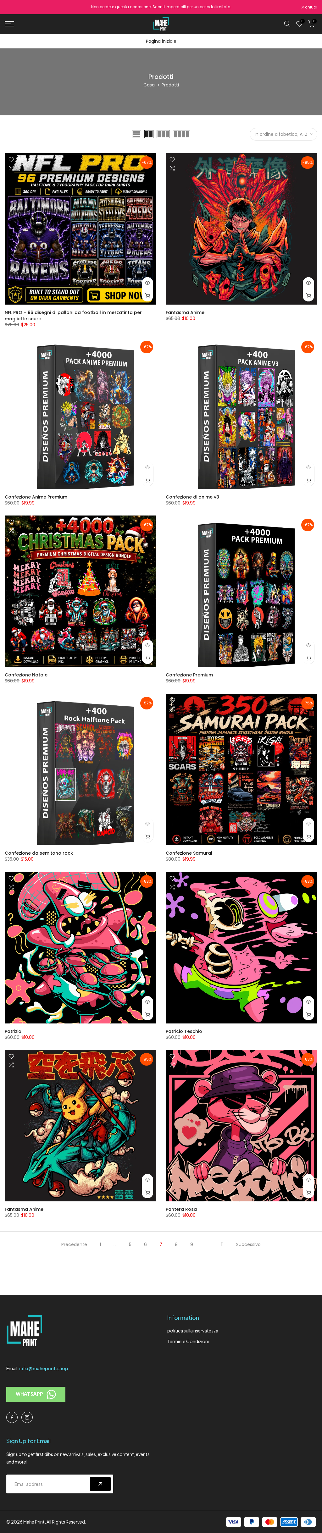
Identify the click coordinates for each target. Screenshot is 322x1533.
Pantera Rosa (181, 1209)
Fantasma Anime (185, 312)
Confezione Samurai (189, 853)
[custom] (12, 1417)
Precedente (74, 1244)
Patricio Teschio (184, 1031)
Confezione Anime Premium (36, 497)
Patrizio (13, 1031)
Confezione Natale (26, 675)
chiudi (14, 7)
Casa (149, 85)
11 (222, 1244)
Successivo (248, 1244)
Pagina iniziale (161, 41)
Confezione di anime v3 (192, 497)
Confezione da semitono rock (39, 853)
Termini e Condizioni (188, 1341)
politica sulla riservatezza (192, 1330)
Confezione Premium (189, 675)
